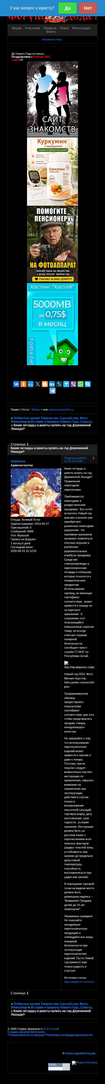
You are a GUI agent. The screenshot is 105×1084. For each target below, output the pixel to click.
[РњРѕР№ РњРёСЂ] (31, 384)
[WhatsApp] (80, 384)
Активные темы (52, 39)
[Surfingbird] (66, 384)
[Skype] (88, 384)
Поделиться (72, 458)
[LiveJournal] (59, 384)
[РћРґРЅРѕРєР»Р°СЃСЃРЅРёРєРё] (23, 384)
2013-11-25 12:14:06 (75, 460)
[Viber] (73, 384)
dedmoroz (18, 461)
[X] (38, 384)
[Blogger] (45, 384)
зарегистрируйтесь (60, 409)
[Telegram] (52, 391)
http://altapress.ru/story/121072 (83, 981)
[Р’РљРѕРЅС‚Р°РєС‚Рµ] (16, 384)
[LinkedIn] (52, 384)
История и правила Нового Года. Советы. (62, 421)
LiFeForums (49, 1028)
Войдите (37, 409)
